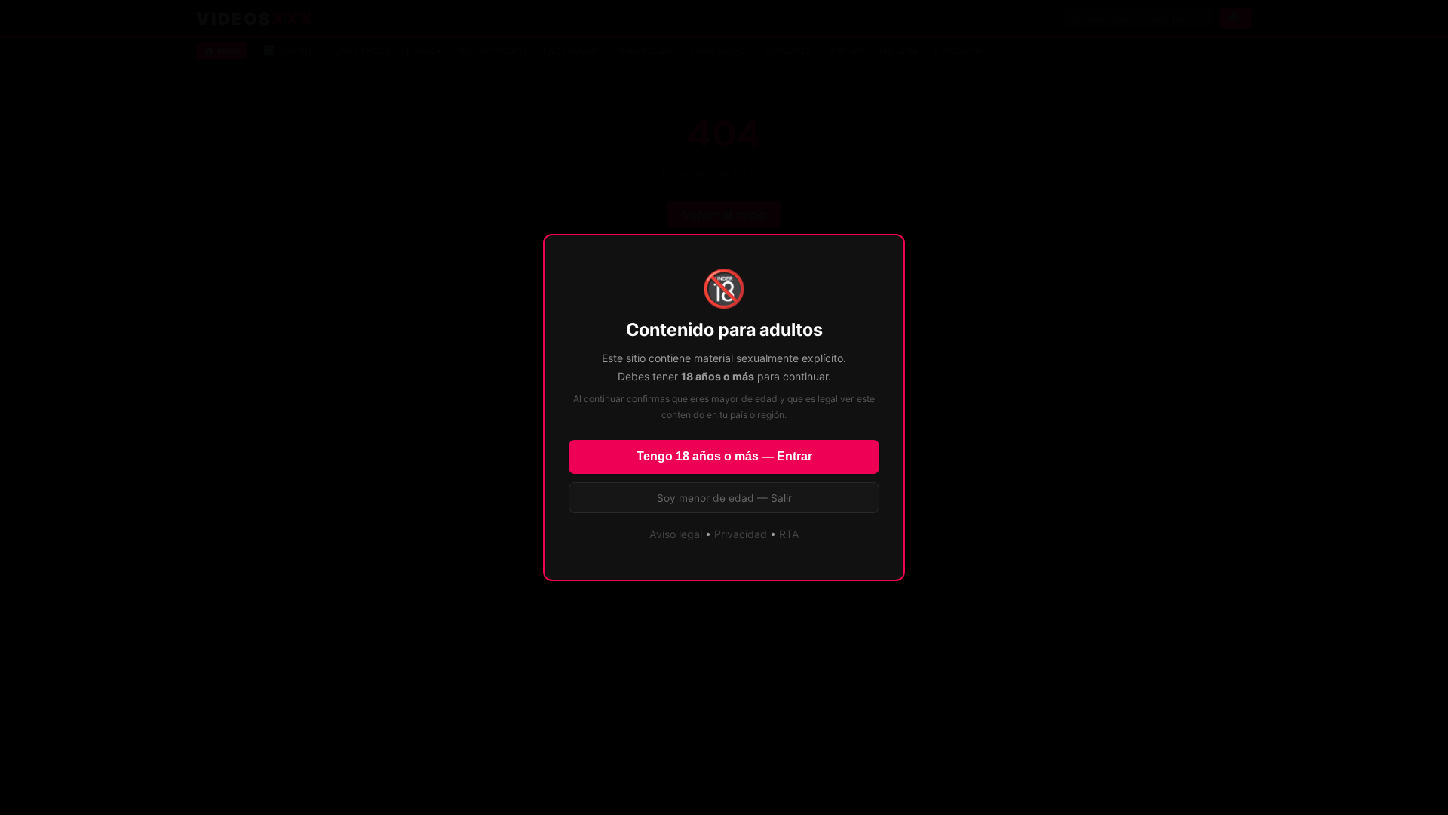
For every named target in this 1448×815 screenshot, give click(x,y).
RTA (789, 533)
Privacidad (740, 533)
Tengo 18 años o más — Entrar (724, 456)
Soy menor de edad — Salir (724, 498)
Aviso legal (675, 533)
